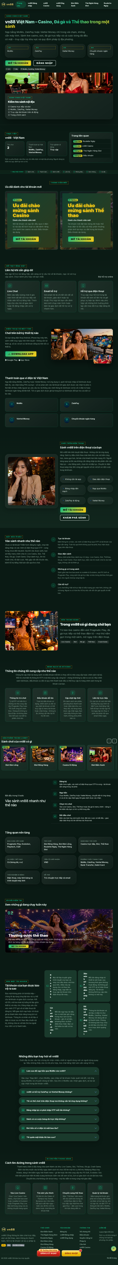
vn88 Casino (46, 4)
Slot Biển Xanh (75, 4)
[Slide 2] (59, 949)
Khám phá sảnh (74, 517)
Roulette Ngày (107, 4)
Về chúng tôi (85, 1232)
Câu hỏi (83, 1244)
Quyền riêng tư (86, 1238)
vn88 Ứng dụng (60, 4)
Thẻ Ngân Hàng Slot (91, 4)
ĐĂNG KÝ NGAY (48, 1252)
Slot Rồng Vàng (46, 1244)
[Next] (114, 741)
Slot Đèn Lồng (46, 1241)
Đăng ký (63, 1232)
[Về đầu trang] (113, 1248)
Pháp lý (83, 1241)
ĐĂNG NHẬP (71, 1253)
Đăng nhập (44, 63)
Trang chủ (19, 4)
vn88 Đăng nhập (32, 4)
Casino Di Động (46, 1247)
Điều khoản (83, 155)
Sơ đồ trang (112, 1258)
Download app (23, 354)
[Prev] (109, 741)
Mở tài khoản (18, 63)
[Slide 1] (55, 949)
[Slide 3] (63, 949)
